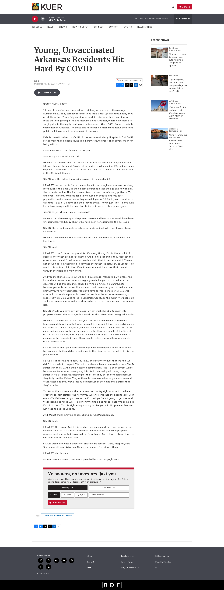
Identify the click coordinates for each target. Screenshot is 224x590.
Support (113, 27)
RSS (157, 568)
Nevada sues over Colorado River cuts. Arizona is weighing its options (177, 60)
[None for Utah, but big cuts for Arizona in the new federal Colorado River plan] (159, 133)
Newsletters (144, 27)
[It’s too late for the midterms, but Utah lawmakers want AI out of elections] (159, 105)
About (89, 556)
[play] (35, 18)
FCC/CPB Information (130, 568)
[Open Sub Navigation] (44, 27)
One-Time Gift (109, 487)
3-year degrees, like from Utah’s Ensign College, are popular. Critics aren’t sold (178, 85)
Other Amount (97, 494)
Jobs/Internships (127, 556)
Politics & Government (175, 49)
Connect (98, 27)
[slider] (46, 18)
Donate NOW (58, 502)
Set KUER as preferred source (130, 80)
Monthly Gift (67, 487)
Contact (90, 562)
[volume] (42, 19)
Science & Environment (175, 130)
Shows (63, 27)
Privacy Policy (127, 562)
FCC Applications (162, 556)
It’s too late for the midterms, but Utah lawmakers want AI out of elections (177, 113)
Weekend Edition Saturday (58, 516)
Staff (89, 568)
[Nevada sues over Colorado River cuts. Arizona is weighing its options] (159, 52)
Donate (186, 6)
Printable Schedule (163, 562)
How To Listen (80, 27)
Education (173, 76)
